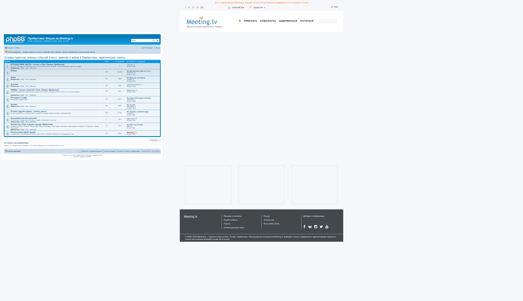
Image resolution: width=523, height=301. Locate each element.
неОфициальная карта (234, 227)
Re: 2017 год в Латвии (135, 125)
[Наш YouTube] (202, 7)
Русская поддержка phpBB (82, 156)
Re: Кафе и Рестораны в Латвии (139, 98)
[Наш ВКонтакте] (189, 7)
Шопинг (14, 105)
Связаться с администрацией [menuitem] (91, 151)
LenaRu (129, 79)
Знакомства (238, 8)
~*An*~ (27, 68)
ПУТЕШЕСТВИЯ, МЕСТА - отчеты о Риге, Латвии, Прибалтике (37, 65)
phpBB (78, 155)
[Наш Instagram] (193, 7)
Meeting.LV (131, 132)
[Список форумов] (16, 39)
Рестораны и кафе (19, 98)
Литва (13, 77)
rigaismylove (131, 118)
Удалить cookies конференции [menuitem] (128, 151)
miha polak (130, 106)
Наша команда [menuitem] (110, 151)
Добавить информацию (313, 216)
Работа (227, 224)
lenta (128, 126)
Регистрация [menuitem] (148, 48)
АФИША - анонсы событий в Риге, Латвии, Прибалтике (35, 90)
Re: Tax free (131, 105)
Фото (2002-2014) (271, 224)
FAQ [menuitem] (17, 48)
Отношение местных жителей (24, 118)
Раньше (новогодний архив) (23, 132)
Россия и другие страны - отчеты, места (28, 111)
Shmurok (33, 68)
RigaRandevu (131, 90)
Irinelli (22, 68)
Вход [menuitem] (157, 48)
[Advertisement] (204, 185)
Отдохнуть (268, 21)
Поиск (154, 40)
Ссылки (10, 48)
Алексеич (130, 72)
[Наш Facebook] (185, 7)
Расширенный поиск (157, 40)
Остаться (307, 21)
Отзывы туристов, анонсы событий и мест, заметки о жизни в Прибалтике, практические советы (59, 52)
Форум (267, 216)
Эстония (14, 84)
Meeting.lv (190, 216)
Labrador (130, 65)
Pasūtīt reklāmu (230, 220)
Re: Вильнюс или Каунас (136, 78)
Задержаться (288, 21)
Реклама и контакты (232, 216)
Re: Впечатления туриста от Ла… (139, 71)
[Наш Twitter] (197, 7)
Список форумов (14, 52)
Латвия (14, 71)
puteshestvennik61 (133, 84)
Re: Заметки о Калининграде (137, 112)
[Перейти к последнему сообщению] (134, 65)
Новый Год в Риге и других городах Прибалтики (32, 124)
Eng (336, 7)
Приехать (250, 21)
